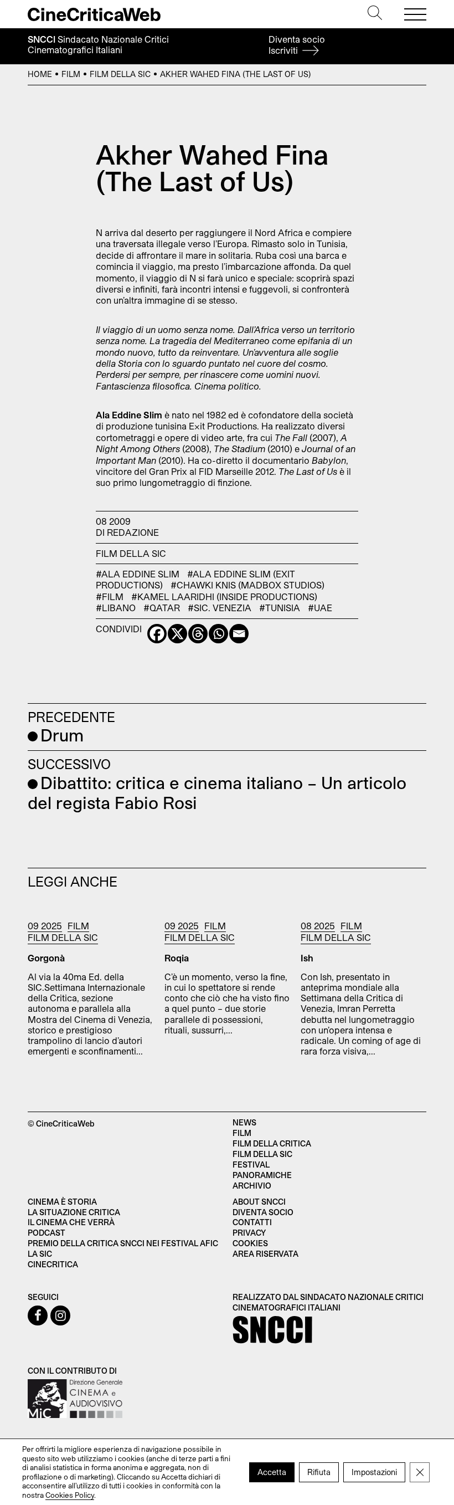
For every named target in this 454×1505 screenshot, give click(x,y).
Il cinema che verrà (71, 1222)
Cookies (250, 1243)
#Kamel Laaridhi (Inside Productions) (224, 596)
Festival (251, 1164)
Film (70, 74)
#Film (109, 596)
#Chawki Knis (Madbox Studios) (247, 585)
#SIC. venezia (219, 607)
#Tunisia (279, 607)
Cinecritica (53, 1264)
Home (40, 74)
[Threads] (198, 633)
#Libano (116, 607)
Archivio (252, 1185)
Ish (307, 958)
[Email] (239, 633)
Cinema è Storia (62, 1201)
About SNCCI (259, 1201)
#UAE (320, 607)
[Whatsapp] (218, 633)
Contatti (252, 1222)
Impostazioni (374, 1471)
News (244, 1122)
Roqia (176, 958)
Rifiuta (319, 1471)
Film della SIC (120, 74)
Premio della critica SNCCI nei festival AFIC (123, 1243)
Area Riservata (265, 1253)
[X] (177, 633)
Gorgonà (46, 958)
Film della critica (272, 1143)
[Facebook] (157, 633)
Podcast (46, 1232)
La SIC (40, 1253)
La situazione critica (74, 1212)
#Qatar (161, 607)
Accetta (271, 1471)
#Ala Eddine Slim (137, 574)
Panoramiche (262, 1175)
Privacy (249, 1232)
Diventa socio (297, 44)
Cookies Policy (69, 1494)
